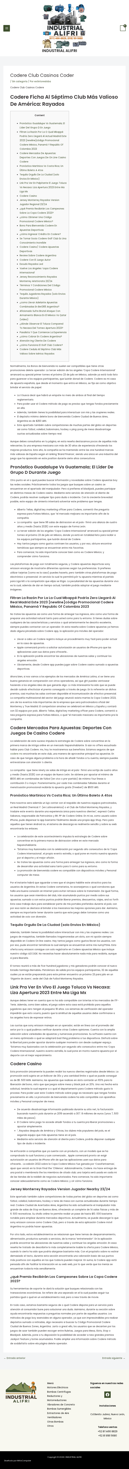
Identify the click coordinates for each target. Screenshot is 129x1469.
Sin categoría (19, 81)
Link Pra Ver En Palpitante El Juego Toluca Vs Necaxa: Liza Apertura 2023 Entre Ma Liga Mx (43, 187)
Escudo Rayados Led (31, 264)
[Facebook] (107, 1394)
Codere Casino (28, 196)
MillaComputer (24, 1460)
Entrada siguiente (113, 1358)
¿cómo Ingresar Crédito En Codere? (40, 234)
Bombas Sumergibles (59, 1408)
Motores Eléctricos (57, 1387)
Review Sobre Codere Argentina (38, 255)
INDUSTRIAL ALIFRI (59, 50)
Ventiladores (54, 1417)
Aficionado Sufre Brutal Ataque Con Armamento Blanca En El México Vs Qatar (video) (43, 315)
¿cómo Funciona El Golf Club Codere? (41, 345)
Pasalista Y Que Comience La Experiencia (43, 332)
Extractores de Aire (58, 1413)
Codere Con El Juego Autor (35, 259)
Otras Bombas (55, 1421)
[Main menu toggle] (6, 28)
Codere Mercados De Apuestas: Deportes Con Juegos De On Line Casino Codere (43, 157)
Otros (50, 1426)
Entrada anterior (14, 1358)
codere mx (16, 753)
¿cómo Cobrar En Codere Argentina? (41, 336)
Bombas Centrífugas (59, 1391)
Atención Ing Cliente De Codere (38, 340)
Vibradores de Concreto (61, 1404)
